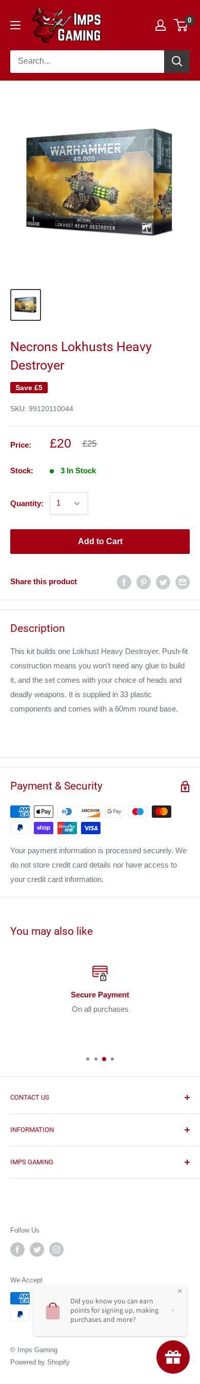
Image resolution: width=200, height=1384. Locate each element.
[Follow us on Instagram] (56, 1249)
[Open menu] (15, 25)
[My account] (160, 25)
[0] (181, 25)
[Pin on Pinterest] (143, 581)
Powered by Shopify (40, 1362)
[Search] (177, 61)
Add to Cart (100, 541)
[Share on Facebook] (124, 581)
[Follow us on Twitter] (37, 1249)
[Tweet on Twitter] (163, 581)
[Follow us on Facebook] (17, 1249)
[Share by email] (182, 581)
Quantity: (27, 503)
